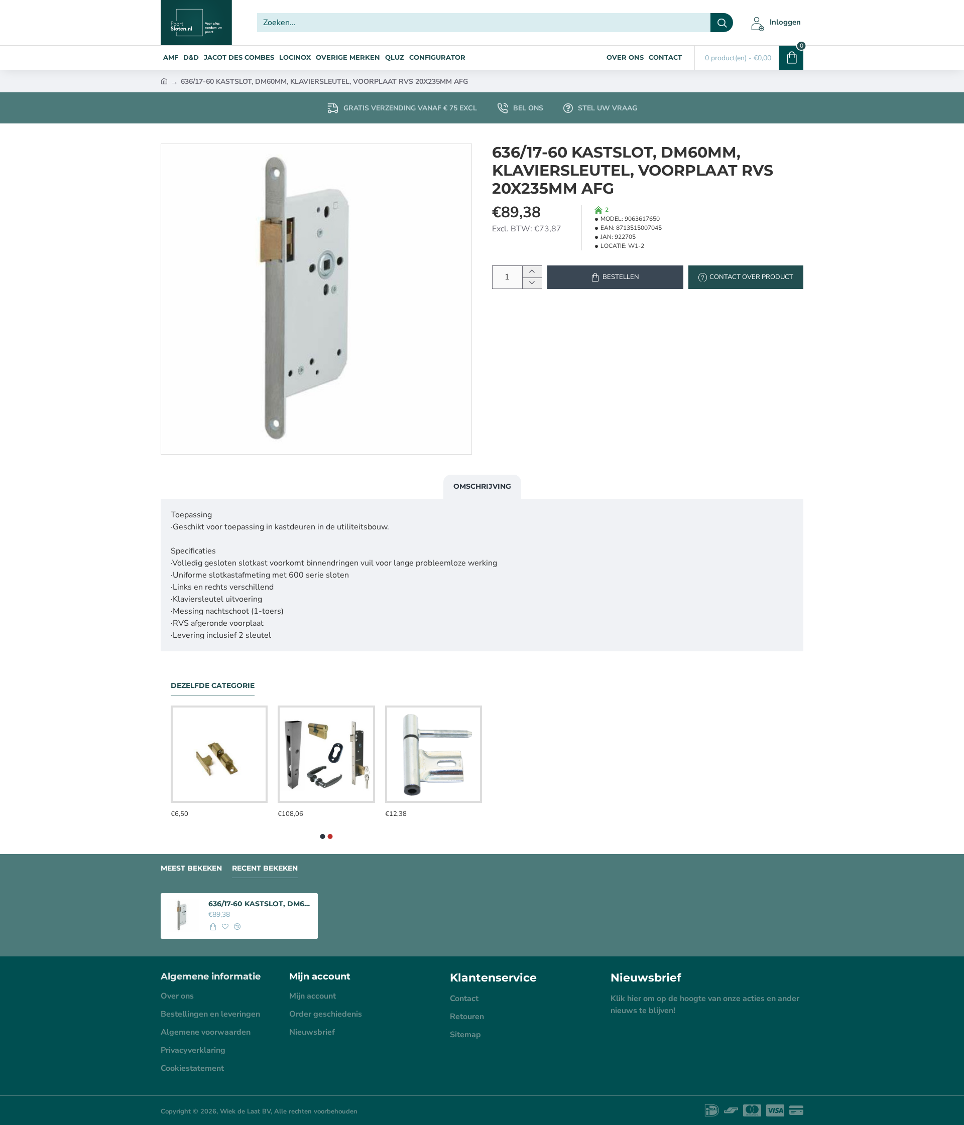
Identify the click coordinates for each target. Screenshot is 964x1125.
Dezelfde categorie (213, 685)
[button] (615, 277)
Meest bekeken (191, 868)
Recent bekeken (265, 868)
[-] (532, 283)
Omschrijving (482, 486)
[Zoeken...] (721, 22)
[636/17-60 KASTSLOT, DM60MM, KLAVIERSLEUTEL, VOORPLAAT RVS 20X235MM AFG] (183, 915)
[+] (532, 271)
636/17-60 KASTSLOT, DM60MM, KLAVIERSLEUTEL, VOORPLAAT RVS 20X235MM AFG (260, 903)
